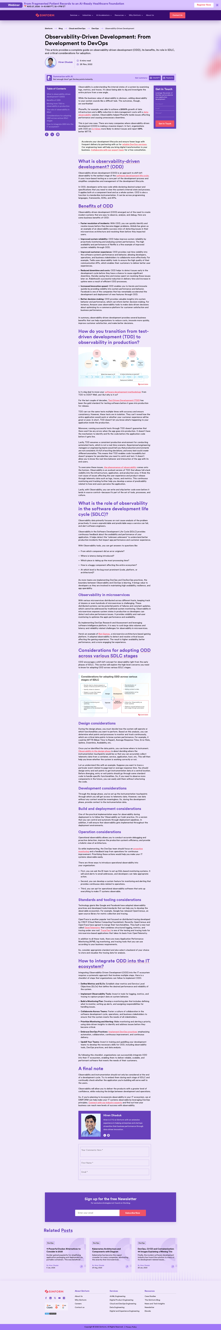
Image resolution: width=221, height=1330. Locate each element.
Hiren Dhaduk (65, 62)
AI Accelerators (103, 15)
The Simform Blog (152, 1300)
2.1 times (96, 129)
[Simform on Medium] (64, 1298)
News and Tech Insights (155, 1304)
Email (84, 1172)
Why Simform (135, 15)
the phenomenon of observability (120, 467)
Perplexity (169, 78)
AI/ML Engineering (117, 1296)
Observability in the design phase (94, 751)
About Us (150, 15)
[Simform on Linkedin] (50, 1298)
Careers (78, 1304)
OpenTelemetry (92, 928)
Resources (119, 15)
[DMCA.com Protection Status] (56, 1314)
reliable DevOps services (134, 144)
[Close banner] (217, 5)
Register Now (204, 5)
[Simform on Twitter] (55, 1298)
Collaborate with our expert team (107, 150)
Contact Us (177, 15)
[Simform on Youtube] (59, 1298)
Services (73, 15)
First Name (87, 1163)
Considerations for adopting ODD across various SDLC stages (59, 118)
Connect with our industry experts (105, 1103)
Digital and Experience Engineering (124, 1311)
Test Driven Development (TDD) (124, 400)
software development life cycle (132, 176)
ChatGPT (156, 78)
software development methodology (123, 392)
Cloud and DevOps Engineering (123, 1304)
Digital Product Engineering (121, 1300)
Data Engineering (117, 1307)
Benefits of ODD (54, 100)
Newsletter (149, 1307)
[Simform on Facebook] (46, 1298)
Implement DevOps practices (123, 1032)
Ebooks (148, 1311)
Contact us (79, 1307)
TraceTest (106, 930)
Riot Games (104, 634)
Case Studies (150, 1296)
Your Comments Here (92, 1150)
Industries (87, 15)
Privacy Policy (131, 1327)
